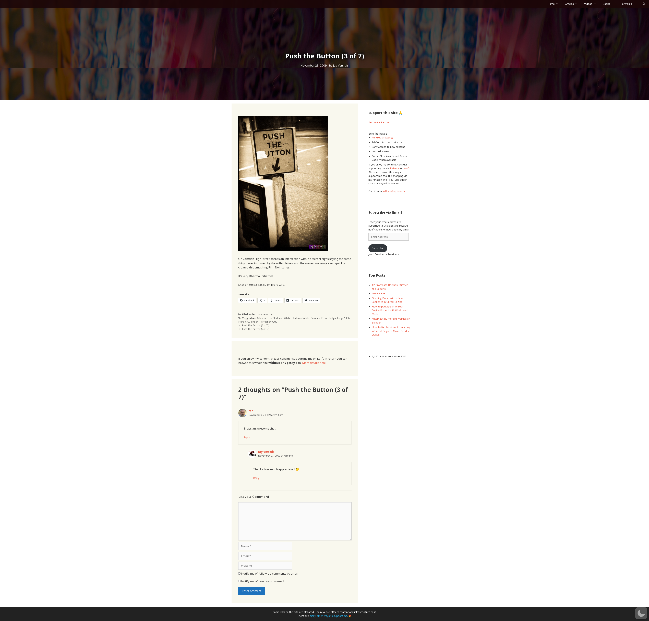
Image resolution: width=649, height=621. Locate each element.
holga (333, 318)
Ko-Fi (406, 168)
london (254, 321)
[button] (641, 613)
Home (551, 3)
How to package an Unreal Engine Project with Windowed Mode (389, 310)
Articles (569, 3)
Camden (315, 318)
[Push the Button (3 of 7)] (283, 250)
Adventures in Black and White (274, 318)
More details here (314, 363)
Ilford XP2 (243, 321)
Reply (247, 437)
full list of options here (395, 191)
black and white (300, 318)
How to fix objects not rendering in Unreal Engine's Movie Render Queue (391, 330)
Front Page (378, 293)
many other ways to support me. (329, 615)
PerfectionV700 (268, 321)
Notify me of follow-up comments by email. (270, 573)
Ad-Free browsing (382, 137)
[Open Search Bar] (644, 4)
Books (606, 3)
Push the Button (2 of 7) (255, 325)
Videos (588, 3)
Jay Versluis (266, 452)
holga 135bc (344, 318)
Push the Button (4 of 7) (255, 329)
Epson (324, 318)
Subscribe (377, 248)
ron (250, 411)
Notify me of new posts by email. (263, 581)
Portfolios (626, 3)
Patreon (395, 168)
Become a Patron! (378, 122)
